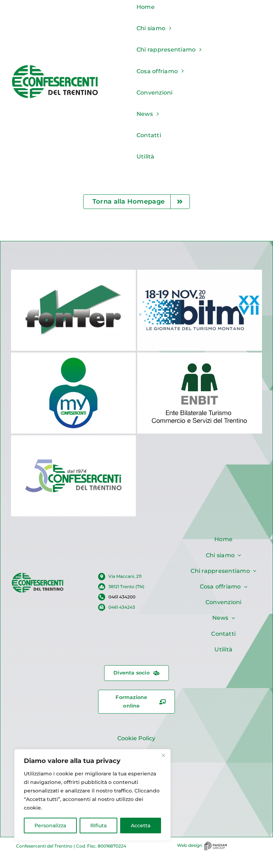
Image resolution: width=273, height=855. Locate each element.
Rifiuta (98, 825)
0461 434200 (121, 596)
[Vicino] (163, 755)
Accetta (140, 825)
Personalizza (50, 825)
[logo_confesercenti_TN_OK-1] (55, 66)
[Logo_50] (37, 574)
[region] (92, 795)
